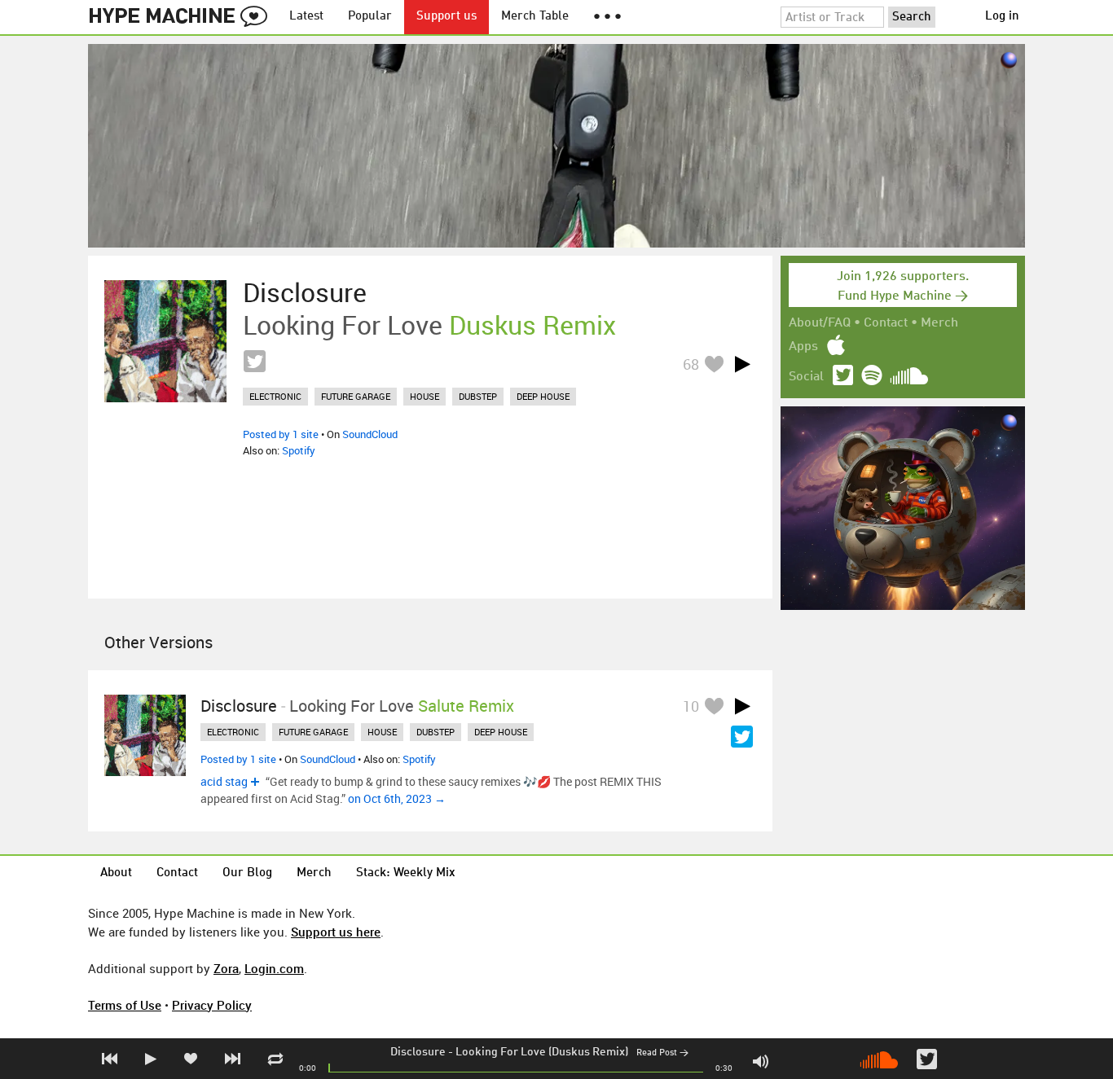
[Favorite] (713, 363)
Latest (306, 17)
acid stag (224, 781)
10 (691, 706)
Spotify (298, 450)
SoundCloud (370, 434)
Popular (370, 17)
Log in (1002, 17)
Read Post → (662, 1053)
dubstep (478, 396)
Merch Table (535, 17)
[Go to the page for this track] (165, 341)
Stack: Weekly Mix (405, 873)
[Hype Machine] (182, 17)
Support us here (336, 931)
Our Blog (247, 873)
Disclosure (418, 1052)
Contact (886, 323)
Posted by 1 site (281, 434)
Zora (226, 968)
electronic (275, 396)
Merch (939, 323)
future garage (355, 396)
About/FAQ (820, 323)
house (424, 396)
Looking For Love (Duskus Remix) (541, 1052)
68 (691, 364)
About (116, 873)
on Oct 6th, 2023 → (397, 798)
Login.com (274, 968)
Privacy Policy (212, 1005)
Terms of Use (124, 1005)
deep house (543, 396)
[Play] (742, 364)
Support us (446, 17)
